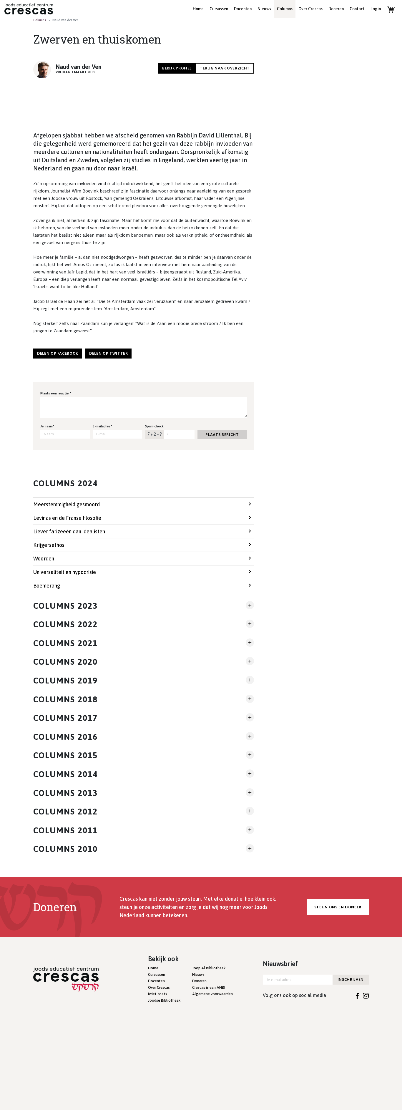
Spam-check (154, 426)
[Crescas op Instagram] (366, 995)
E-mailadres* (102, 426)
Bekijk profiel (177, 68)
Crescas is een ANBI (208, 987)
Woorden (43, 558)
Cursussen (219, 8)
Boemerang (46, 586)
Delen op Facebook (57, 353)
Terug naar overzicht (225, 68)
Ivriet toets (157, 994)
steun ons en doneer (337, 907)
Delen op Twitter (108, 353)
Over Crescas (310, 8)
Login (376, 8)
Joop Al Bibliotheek (208, 968)
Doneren (336, 8)
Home (198, 8)
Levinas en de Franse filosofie (67, 518)
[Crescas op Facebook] (357, 995)
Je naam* (47, 426)
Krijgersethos (48, 545)
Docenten (243, 8)
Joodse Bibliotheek (164, 1000)
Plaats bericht (222, 434)
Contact (357, 8)
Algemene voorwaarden (212, 994)
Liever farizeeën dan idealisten (69, 531)
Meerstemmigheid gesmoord (66, 504)
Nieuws (264, 8)
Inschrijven (351, 979)
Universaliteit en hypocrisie (64, 572)
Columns (285, 8)
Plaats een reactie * (55, 393)
